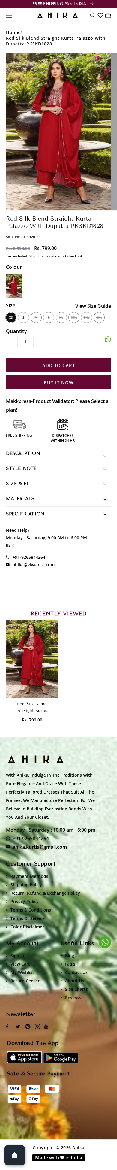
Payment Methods (29, 876)
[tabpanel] (58, 132)
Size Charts (76, 989)
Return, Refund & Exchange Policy (45, 893)
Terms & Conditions (30, 910)
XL (61, 317)
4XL (99, 317)
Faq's (70, 964)
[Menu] (9, 15)
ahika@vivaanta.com (34, 564)
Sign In (17, 955)
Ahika (78, 1147)
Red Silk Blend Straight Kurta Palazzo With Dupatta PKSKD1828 (56, 41)
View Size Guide (93, 306)
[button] (93, 15)
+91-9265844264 (29, 557)
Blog (69, 955)
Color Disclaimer (27, 927)
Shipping (36, 256)
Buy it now (59, 382)
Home (13, 32)
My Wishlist (22, 972)
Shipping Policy (26, 884)
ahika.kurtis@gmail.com (40, 847)
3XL (87, 317)
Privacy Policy (24, 901)
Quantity (16, 331)
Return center (25, 981)
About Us (74, 981)
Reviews (73, 997)
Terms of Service (27, 918)
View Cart (20, 964)
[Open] (14, 1155)
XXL (74, 317)
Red (14, 286)
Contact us (76, 972)
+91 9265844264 (31, 838)
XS (11, 317)
